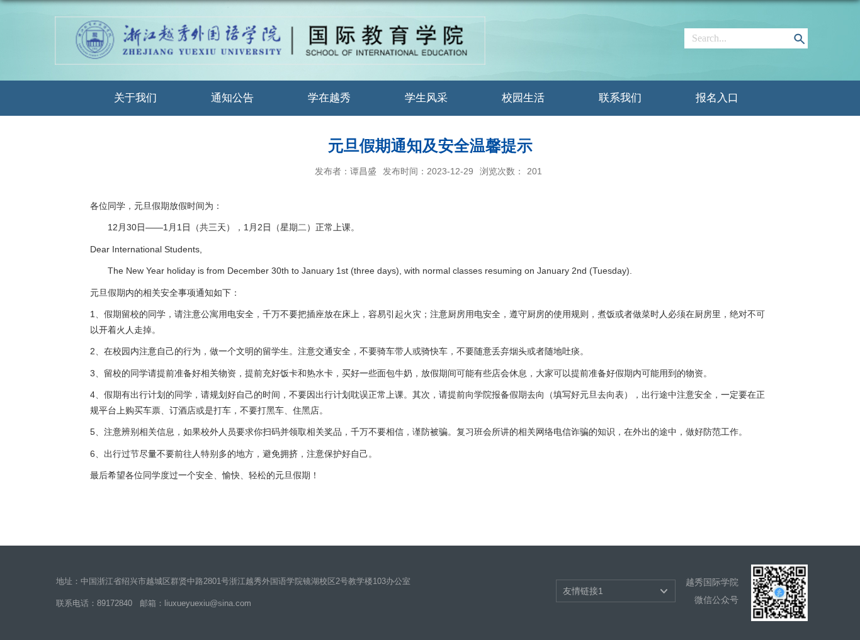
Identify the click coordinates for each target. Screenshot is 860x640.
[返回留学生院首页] (270, 20)
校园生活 (523, 98)
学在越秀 (329, 98)
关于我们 (135, 98)
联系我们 (620, 98)
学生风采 (426, 98)
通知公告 (232, 98)
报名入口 (717, 98)
